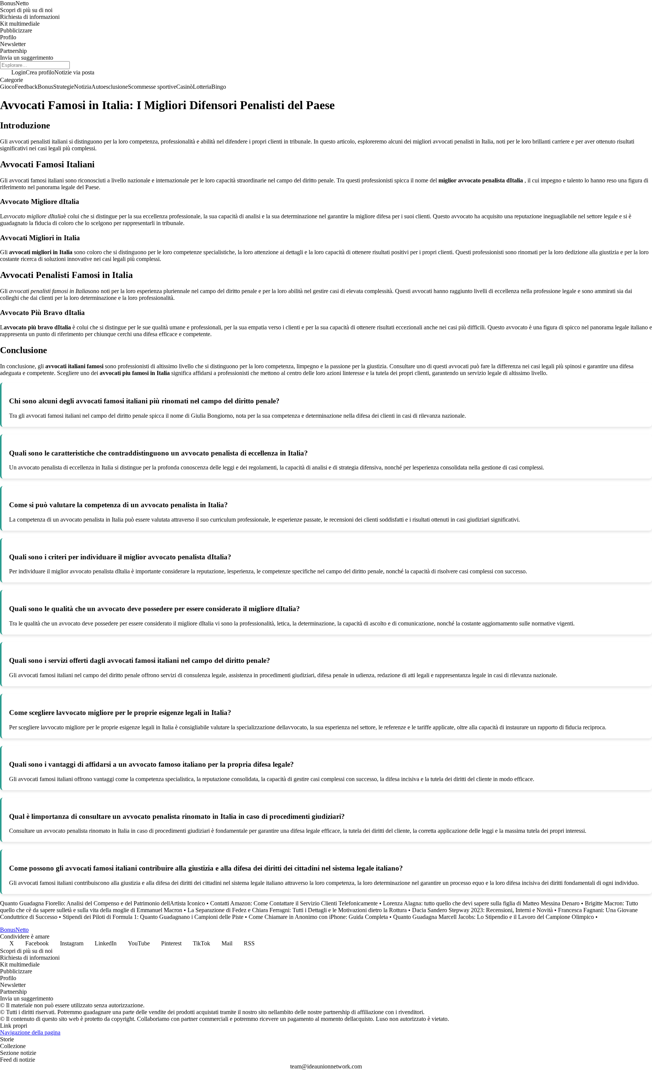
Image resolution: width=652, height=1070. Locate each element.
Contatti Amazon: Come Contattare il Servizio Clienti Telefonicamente (294, 903)
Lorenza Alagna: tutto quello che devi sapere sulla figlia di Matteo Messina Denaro (481, 903)
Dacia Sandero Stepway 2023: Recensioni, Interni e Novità (482, 910)
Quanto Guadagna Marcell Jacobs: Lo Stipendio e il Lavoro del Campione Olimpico (493, 917)
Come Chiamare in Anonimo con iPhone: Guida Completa (318, 917)
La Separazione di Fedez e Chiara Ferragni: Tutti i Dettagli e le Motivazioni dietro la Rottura (297, 910)
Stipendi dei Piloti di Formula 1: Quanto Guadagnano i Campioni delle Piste (153, 917)
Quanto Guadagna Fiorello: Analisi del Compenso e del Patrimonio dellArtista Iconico (102, 903)
